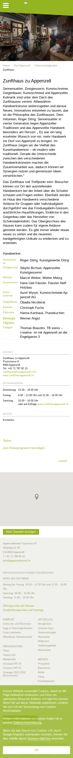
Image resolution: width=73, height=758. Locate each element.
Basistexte (44, 668)
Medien (43, 659)
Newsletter (44, 636)
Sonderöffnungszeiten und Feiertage (23, 610)
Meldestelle (9, 659)
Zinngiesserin (10, 267)
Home (6, 65)
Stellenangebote (47, 645)
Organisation (12, 646)
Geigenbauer (10, 301)
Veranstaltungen (47, 632)
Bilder (41, 672)
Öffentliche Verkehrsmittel (17, 636)
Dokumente (44, 650)
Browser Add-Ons (39, 738)
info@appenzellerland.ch (17, 560)
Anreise (8, 619)
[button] (36, 496)
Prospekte (43, 663)
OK (36, 750)
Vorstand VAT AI (12, 663)
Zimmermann (10, 282)
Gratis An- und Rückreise (17, 623)
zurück (62, 460)
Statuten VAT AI (12, 668)
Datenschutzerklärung (27, 722)
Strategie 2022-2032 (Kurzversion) (14, 674)
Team (6, 650)
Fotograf (7, 327)
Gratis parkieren (12, 632)
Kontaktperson (46, 681)
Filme (41, 676)
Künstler (7, 307)
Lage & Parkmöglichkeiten (18, 628)
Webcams (43, 641)
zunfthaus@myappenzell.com (19, 371)
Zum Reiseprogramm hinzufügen (24, 448)
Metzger (7, 277)
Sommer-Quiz (46, 628)
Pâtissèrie (8, 312)
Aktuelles (45, 619)
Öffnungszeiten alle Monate (18, 605)
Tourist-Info (9, 655)
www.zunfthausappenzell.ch (18, 375)
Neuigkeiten (44, 623)
